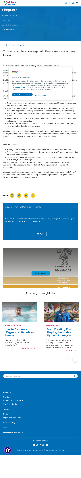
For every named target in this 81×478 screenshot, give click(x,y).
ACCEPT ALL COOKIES (22, 94)
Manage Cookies (41, 95)
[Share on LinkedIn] (13, 195)
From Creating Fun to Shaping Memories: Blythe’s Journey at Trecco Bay (60, 332)
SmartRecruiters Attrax (54, 450)
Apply (40, 234)
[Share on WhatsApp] (34, 195)
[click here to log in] (73, 3)
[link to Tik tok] (37, 445)
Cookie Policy (20, 87)
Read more (40, 273)
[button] (66, 3)
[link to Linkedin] (33, 445)
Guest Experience (53, 325)
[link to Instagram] (43, 445)
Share (5, 195)
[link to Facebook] (40, 445)
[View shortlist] (69, 3)
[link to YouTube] (47, 445)
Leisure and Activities (13, 325)
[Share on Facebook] (20, 195)
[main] (40, 83)
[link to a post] (19, 312)
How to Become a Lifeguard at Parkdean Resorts (19, 332)
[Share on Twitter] (27, 195)
